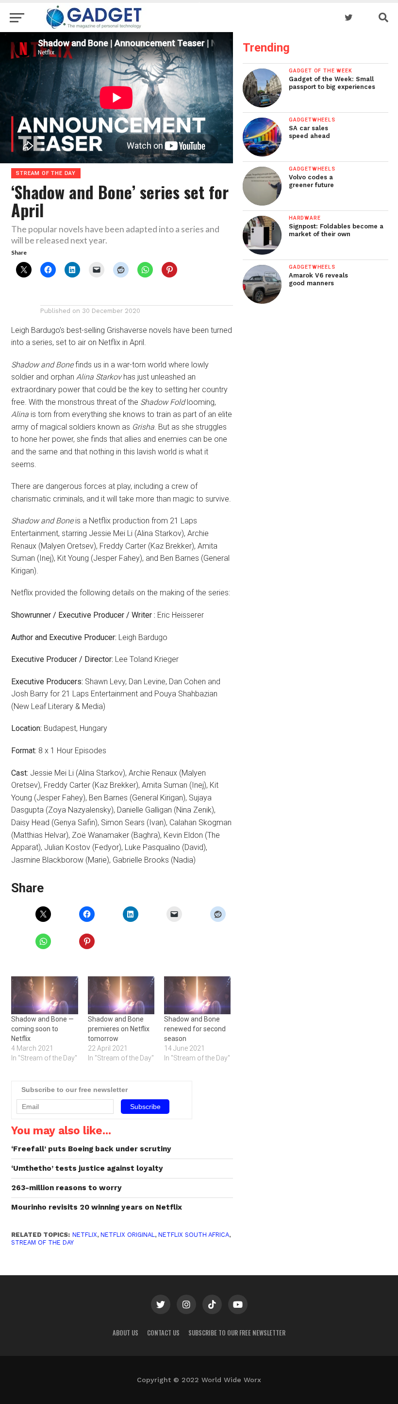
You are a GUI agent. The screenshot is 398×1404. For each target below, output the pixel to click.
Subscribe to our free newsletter (236, 1332)
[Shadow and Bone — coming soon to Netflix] (44, 995)
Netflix (84, 1234)
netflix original (127, 1234)
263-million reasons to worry (66, 1187)
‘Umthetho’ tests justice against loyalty (87, 1168)
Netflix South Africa (193, 1234)
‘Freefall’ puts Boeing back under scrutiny (91, 1148)
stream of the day (42, 1242)
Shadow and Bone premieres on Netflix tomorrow (118, 1028)
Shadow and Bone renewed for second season (195, 1028)
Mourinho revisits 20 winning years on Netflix (96, 1207)
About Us (125, 1332)
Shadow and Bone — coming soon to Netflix (42, 1028)
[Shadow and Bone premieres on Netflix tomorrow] (121, 995)
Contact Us (163, 1332)
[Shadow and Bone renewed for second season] (197, 995)
